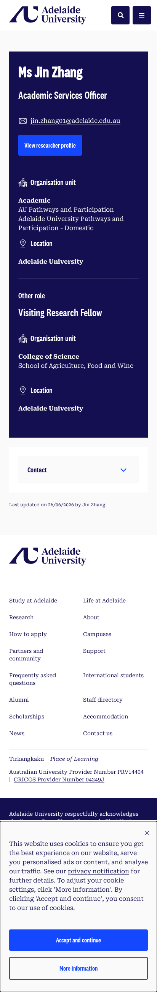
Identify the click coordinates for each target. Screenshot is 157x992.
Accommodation (105, 716)
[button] (78, 469)
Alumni (19, 700)
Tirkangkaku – (53, 759)
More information (78, 968)
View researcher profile (53, 145)
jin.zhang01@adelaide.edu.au (75, 120)
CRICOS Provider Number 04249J (59, 779)
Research (21, 617)
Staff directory (103, 700)
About (91, 617)
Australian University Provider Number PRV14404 (76, 772)
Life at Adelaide (104, 600)
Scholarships (26, 716)
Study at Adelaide (33, 600)
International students (113, 675)
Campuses (97, 634)
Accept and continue (78, 940)
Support (94, 651)
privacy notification (98, 871)
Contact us (97, 733)
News (16, 733)
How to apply (28, 634)
